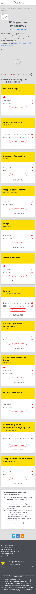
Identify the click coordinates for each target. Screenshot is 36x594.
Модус (6, 223)
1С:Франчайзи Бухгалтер (15, 190)
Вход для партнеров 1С (8, 545)
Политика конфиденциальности (10, 551)
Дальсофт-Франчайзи (14, 156)
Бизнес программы (12, 122)
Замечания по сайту (7, 553)
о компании (26, 580)
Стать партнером (6, 549)
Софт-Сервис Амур (12, 257)
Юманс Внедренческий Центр (14, 358)
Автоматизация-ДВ (12, 392)
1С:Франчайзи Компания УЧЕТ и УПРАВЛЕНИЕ (18, 460)
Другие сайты (5, 556)
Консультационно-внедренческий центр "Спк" (17, 426)
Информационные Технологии (12, 325)
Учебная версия (6, 547)
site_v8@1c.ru (17, 564)
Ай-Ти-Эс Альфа (10, 88)
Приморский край (25, 43)
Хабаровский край (7, 45)
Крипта (6, 291)
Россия (15, 43)
